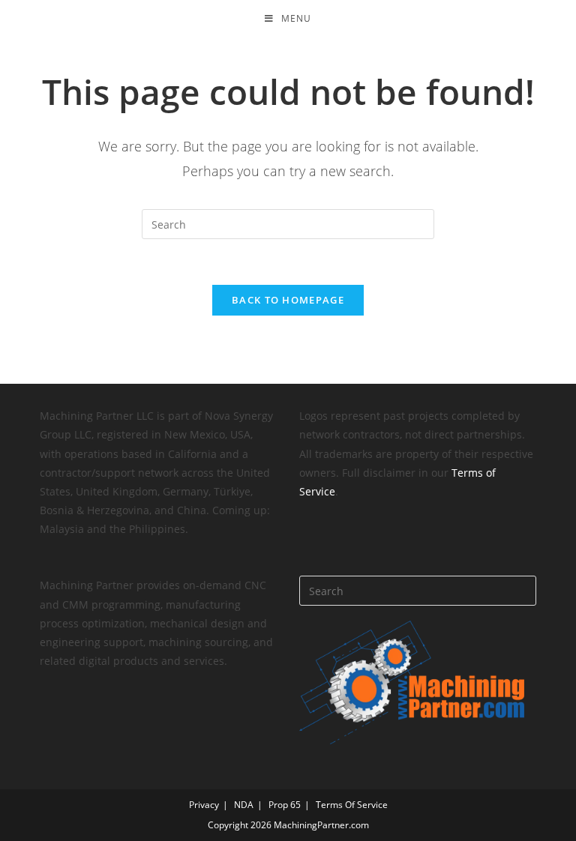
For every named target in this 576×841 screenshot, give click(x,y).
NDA (244, 804)
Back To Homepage (288, 300)
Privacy (204, 804)
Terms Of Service (352, 804)
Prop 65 (284, 804)
